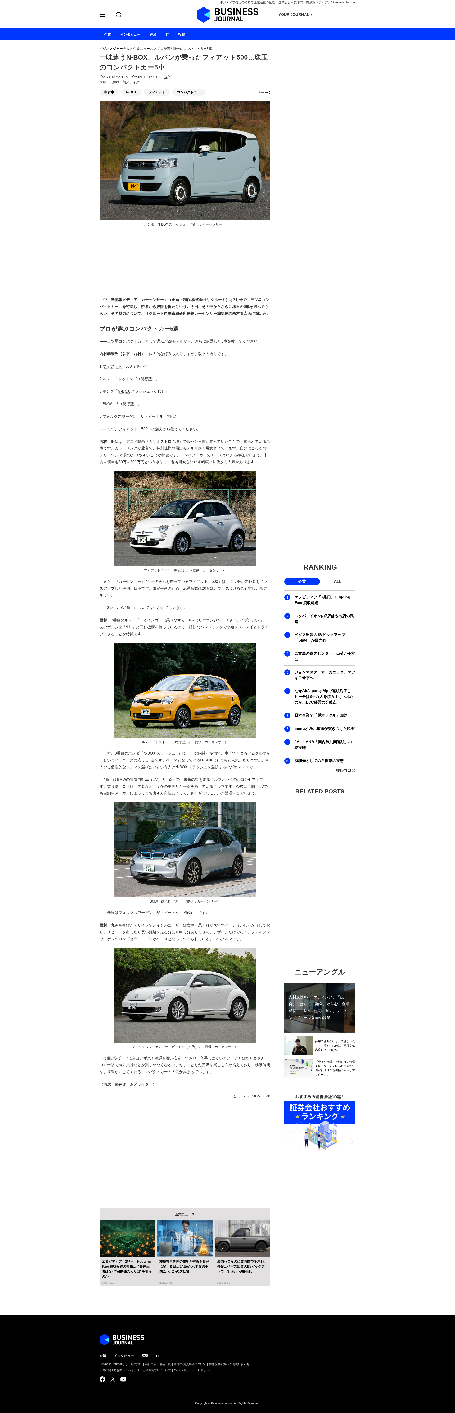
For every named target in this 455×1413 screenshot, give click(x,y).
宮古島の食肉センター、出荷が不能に (325, 656)
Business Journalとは (113, 1364)
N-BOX (131, 92)
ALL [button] (337, 581)
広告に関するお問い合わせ (117, 1370)
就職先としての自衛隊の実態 (319, 761)
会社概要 (150, 1364)
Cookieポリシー (184, 1370)
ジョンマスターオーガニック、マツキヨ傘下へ (325, 675)
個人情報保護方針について (154, 1370)
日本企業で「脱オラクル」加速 (321, 715)
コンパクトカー (188, 92)
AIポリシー (205, 1370)
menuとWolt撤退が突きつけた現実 (325, 729)
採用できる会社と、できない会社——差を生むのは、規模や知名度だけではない (335, 1046)
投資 (181, 34)
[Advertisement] (185, 1150)
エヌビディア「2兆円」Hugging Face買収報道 (322, 600)
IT (157, 1356)
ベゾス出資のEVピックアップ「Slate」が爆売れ (320, 637)
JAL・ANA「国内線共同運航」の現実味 (323, 745)
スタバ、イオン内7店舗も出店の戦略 (324, 619)
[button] (102, 15)
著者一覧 (165, 1364)
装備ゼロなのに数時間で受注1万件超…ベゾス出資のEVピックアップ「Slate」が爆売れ (241, 1266)
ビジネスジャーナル (114, 49)
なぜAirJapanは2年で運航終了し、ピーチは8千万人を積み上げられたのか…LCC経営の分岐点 (325, 696)
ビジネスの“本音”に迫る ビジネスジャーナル (122, 1339)
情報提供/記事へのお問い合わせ (229, 1364)
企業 (167, 77)
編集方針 (136, 1364)
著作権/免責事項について (190, 1364)
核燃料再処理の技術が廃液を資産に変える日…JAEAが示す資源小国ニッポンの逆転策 (184, 1266)
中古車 (109, 92)
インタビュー (124, 1356)
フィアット (157, 92)
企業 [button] (302, 581)
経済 (145, 1356)
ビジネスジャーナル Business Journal (227, 15)
